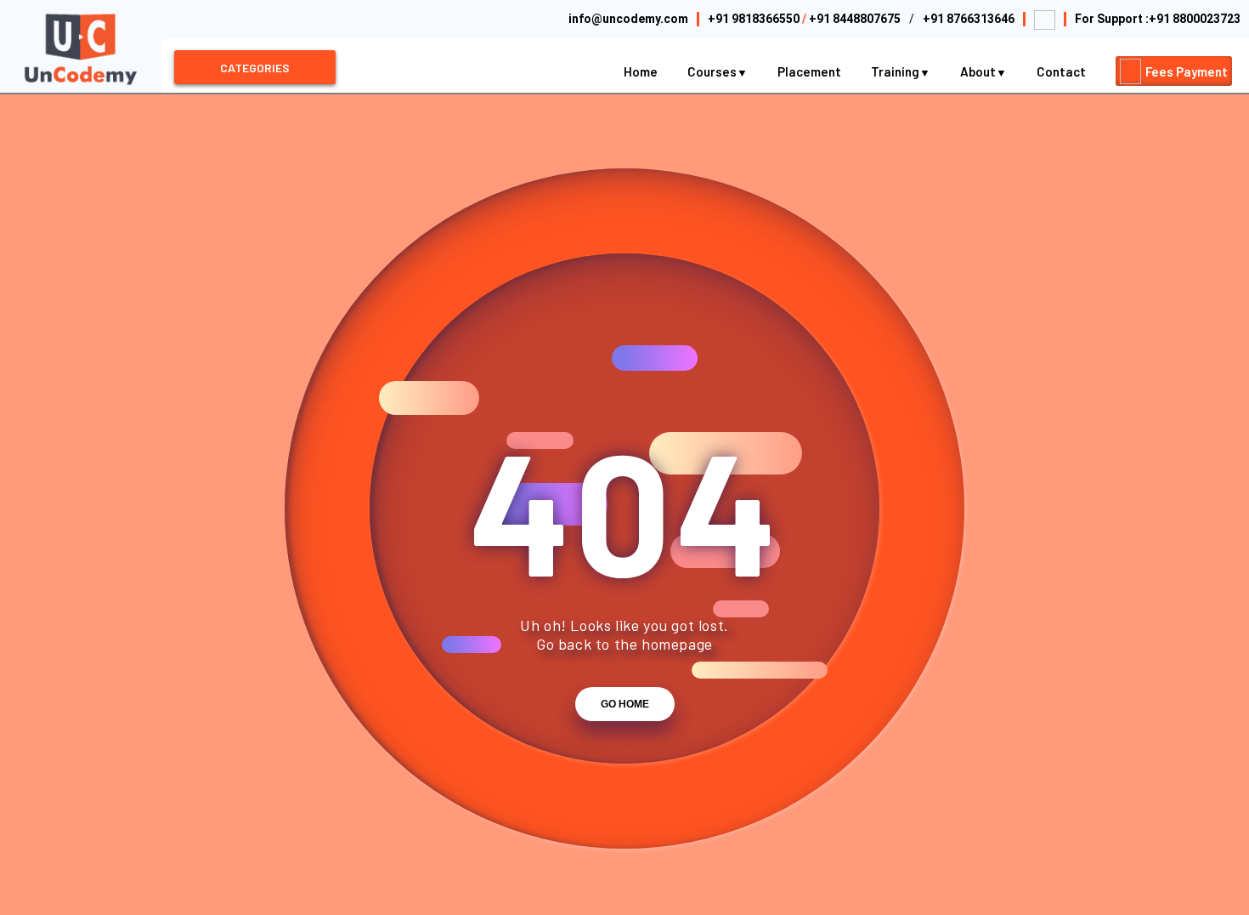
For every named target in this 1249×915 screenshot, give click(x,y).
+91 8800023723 (1195, 19)
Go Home (625, 704)
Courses (713, 71)
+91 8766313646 (968, 19)
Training (896, 71)
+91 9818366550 (754, 19)
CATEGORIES (255, 67)
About (979, 71)
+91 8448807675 (855, 19)
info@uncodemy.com (628, 19)
